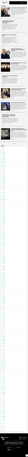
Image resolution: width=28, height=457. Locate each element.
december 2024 (4, 181)
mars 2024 (3, 194)
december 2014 (4, 385)
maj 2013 (3, 425)
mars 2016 (3, 354)
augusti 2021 (3, 245)
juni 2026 (3, 150)
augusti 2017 (3, 325)
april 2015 (3, 376)
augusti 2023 (3, 203)
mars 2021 (3, 254)
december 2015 (4, 361)
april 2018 (3, 314)
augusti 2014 (3, 394)
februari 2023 (3, 210)
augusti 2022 (3, 223)
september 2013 (4, 416)
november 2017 (4, 321)
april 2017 (3, 332)
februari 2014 (3, 405)
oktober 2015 (3, 365)
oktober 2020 (3, 263)
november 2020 (4, 261)
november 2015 (4, 363)
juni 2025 (3, 170)
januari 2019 (3, 296)
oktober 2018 (3, 303)
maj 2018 (3, 312)
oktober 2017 (3, 323)
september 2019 (4, 285)
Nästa (14, 143)
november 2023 (4, 199)
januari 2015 (3, 383)
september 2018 (4, 305)
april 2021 (3, 252)
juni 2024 (3, 190)
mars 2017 (3, 334)
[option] (7, 449)
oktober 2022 (3, 219)
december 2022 (4, 214)
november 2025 (4, 161)
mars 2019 (3, 292)
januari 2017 (3, 336)
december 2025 (4, 159)
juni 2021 (3, 250)
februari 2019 (3, 294)
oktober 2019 (3, 283)
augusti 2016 (3, 345)
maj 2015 (3, 374)
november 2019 (4, 281)
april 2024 (3, 192)
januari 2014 (3, 407)
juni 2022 (3, 225)
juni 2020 (3, 270)
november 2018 (4, 301)
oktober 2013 (3, 414)
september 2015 (4, 367)
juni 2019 (3, 290)
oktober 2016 (3, 341)
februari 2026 (3, 154)
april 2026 (3, 152)
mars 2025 (3, 174)
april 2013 (3, 427)
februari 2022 (3, 234)
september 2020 (4, 265)
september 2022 (4, 221)
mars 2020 (3, 274)
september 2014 (4, 392)
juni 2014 (3, 396)
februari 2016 (3, 356)
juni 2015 (3, 372)
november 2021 (4, 241)
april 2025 (3, 172)
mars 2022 (3, 232)
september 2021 (4, 243)
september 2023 (4, 201)
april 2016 (3, 352)
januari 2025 (3, 179)
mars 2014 (3, 403)
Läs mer (13, 16)
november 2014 (4, 387)
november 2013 (4, 412)
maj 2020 (3, 272)
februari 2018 (3, 316)
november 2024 (4, 183)
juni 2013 (3, 423)
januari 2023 (3, 212)
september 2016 (4, 343)
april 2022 (3, 230)
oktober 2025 (3, 163)
